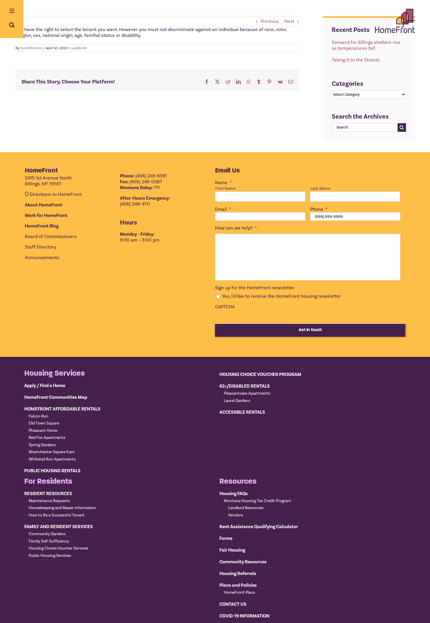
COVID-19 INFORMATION (244, 616)
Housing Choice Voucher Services (58, 548)
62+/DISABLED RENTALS (244, 386)
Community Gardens (47, 534)
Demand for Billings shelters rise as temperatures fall (366, 45)
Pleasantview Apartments (247, 393)
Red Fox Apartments (47, 437)
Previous (270, 21)
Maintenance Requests (49, 501)
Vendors (235, 515)
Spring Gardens (42, 445)
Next (289, 21)
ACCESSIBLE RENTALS (242, 412)
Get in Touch (310, 329)
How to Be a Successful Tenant (57, 515)
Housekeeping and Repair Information (62, 508)
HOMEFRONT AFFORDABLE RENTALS (62, 409)
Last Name (320, 188)
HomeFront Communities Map (55, 397)
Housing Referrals (237, 573)
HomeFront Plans (239, 592)
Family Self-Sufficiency (49, 541)
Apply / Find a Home (44, 385)
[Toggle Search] (12, 25)
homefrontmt (31, 48)
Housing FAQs (233, 494)
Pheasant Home (43, 430)
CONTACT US (232, 604)
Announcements (42, 258)
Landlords (79, 48)
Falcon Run (38, 416)
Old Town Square (44, 423)
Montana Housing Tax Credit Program (257, 501)
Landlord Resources (246, 508)
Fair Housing (232, 550)
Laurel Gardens (237, 400)
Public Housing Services (50, 555)
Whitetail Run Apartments (52, 459)
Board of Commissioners (51, 236)
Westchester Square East (52, 452)
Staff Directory (40, 247)
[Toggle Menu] (12, 11)
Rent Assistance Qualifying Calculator (258, 527)
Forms (226, 538)
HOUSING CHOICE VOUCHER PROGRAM (260, 374)
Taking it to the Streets (356, 60)
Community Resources (242, 562)
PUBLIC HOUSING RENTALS (52, 471)
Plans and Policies (238, 585)
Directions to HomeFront (56, 194)
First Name (225, 188)
